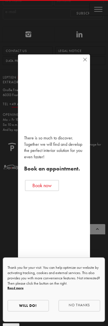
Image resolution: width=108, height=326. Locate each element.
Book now (42, 185)
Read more (15, 288)
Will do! (28, 305)
